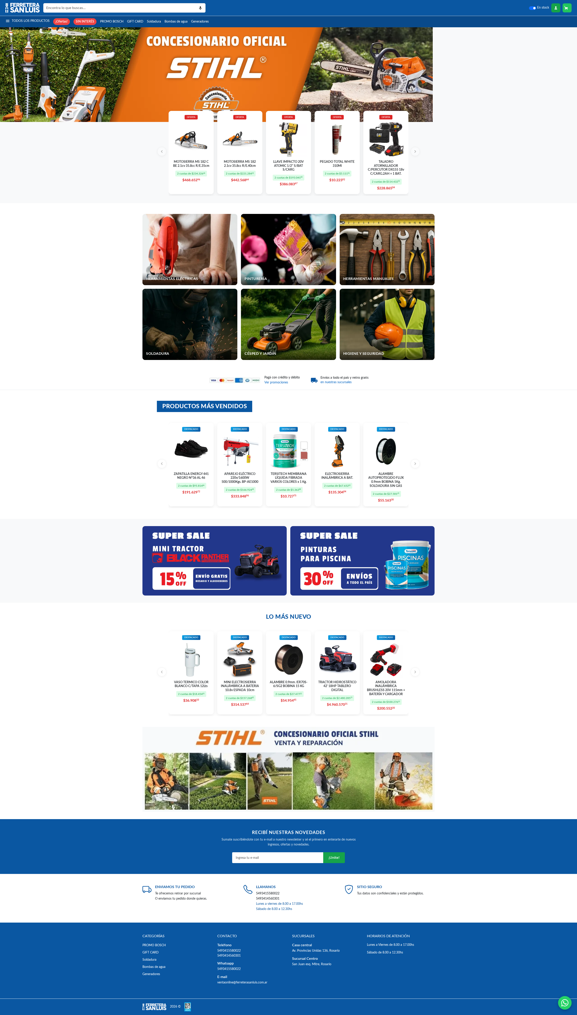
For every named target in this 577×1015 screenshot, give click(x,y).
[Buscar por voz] (200, 8)
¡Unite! (334, 857)
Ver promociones (276, 382)
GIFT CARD (135, 21)
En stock (543, 7)
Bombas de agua (176, 21)
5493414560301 (267, 898)
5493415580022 (267, 893)
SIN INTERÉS (85, 21)
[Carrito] (567, 7)
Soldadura (154, 21)
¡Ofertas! (61, 21)
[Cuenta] (555, 7)
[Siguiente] (415, 151)
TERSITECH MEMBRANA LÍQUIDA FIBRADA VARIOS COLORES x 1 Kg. (288, 477)
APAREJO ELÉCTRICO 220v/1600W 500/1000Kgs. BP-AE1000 (240, 477)
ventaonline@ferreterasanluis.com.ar (242, 982)
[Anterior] (161, 151)
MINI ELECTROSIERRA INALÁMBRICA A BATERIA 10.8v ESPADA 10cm (240, 686)
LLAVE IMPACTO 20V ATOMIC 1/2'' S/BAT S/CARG (288, 165)
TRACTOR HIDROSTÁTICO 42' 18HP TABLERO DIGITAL (337, 686)
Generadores (200, 21)
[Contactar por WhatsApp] (565, 1003)
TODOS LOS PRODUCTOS (31, 21)
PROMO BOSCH (112, 21)
